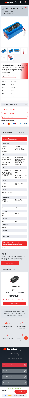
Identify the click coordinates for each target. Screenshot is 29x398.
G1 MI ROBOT (18, 170)
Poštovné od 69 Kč (8, 117)
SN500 (4, 227)
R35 (3, 215)
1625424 (17, 146)
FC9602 (4, 186)
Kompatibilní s (7, 132)
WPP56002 (18, 164)
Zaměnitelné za (21, 132)
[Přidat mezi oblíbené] (25, 8)
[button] (14, 365)
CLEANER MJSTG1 (7, 170)
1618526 (4, 146)
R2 (2, 207)
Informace (13, 355)
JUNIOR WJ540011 (7, 159)
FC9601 (4, 183)
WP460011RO (18, 162)
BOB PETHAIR (5, 157)
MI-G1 (16, 172)
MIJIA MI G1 (5, 175)
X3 (16, 207)
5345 (3, 148)
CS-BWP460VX (15, 287)
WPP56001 (5, 164)
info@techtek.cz (22, 350)
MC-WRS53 (5, 201)
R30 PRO (17, 213)
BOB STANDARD (19, 157)
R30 (3, 213)
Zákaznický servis (13, 358)
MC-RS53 (4, 199)
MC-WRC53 (18, 199)
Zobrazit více (9, 263)
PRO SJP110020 (6, 162)
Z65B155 (4, 151)
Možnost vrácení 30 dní (9, 109)
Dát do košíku (14, 303)
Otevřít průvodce (10, 76)
